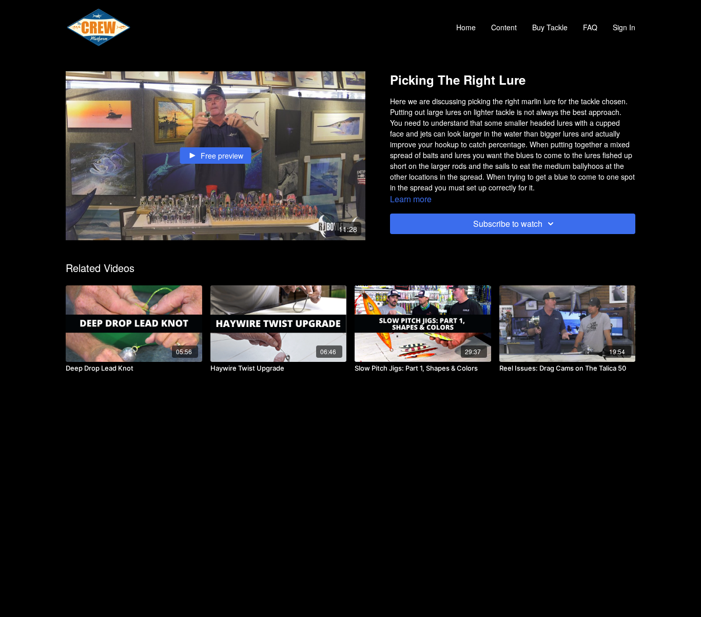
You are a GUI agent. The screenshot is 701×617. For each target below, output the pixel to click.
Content (504, 27)
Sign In (624, 27)
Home (466, 27)
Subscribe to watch (507, 223)
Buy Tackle (550, 27)
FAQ (590, 27)
